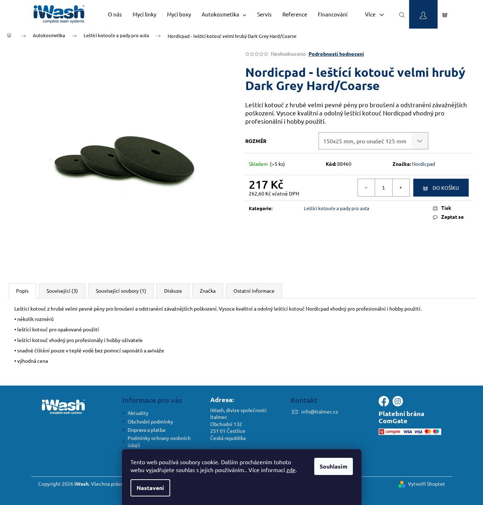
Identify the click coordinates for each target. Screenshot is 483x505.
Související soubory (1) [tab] (121, 290)
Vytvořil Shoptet (426, 483)
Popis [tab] (22, 290)
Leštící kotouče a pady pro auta (336, 208)
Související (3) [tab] (62, 290)
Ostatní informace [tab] (254, 290)
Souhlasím (334, 466)
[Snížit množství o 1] (366, 187)
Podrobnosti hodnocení (336, 53)
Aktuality (138, 413)
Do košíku (446, 187)
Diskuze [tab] (173, 290)
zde (291, 469)
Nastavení (150, 487)
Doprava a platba (146, 429)
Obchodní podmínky (150, 421)
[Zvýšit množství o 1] (400, 187)
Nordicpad (423, 163)
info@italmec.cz (319, 411)
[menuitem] (115, 14)
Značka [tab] (208, 290)
